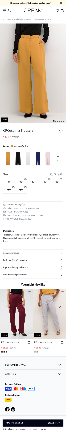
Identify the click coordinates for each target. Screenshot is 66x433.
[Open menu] (3, 10)
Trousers (29, 19)
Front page (7, 19)
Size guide (58, 174)
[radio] (9, 182)
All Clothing (18, 19)
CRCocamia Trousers (43, 19)
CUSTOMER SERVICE (15, 365)
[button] (33, 253)
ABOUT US (10, 374)
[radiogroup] (33, 186)
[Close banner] (61, 3)
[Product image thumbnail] (53, 121)
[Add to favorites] (61, 131)
